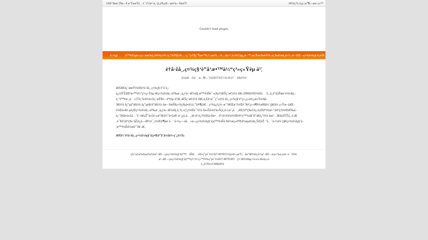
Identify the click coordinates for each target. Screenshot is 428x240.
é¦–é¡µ (113, 55)
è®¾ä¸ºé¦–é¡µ (296, 3)
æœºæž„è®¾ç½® (155, 55)
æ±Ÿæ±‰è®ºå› (261, 55)
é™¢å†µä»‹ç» (134, 55)
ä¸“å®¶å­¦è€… (176, 55)
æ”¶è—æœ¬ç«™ (314, 3)
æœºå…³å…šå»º (220, 55)
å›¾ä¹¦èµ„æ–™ (241, 55)
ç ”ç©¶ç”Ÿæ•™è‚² (197, 55)
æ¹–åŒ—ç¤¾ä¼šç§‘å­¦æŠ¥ (308, 55)
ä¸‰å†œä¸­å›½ (281, 55)
